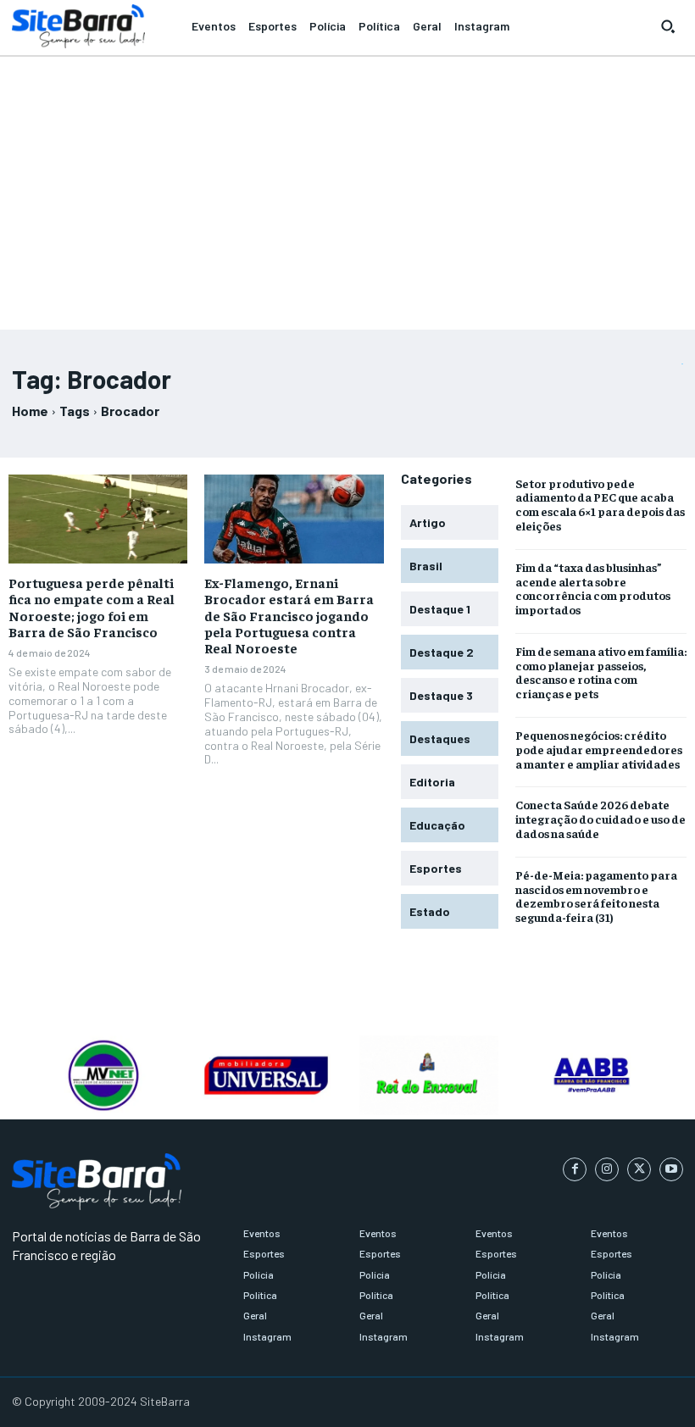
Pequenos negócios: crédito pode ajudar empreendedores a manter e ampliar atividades (598, 749)
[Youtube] (671, 1169)
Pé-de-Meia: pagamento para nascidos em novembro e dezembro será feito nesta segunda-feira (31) (596, 895)
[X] (639, 1169)
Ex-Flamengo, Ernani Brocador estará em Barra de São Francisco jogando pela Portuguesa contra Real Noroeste (289, 615)
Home (30, 411)
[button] (668, 26)
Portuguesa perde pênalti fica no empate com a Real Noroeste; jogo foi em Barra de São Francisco (91, 607)
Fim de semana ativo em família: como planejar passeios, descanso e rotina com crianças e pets (601, 672)
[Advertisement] (347, 185)
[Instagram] (607, 1169)
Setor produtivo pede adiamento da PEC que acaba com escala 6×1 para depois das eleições (600, 504)
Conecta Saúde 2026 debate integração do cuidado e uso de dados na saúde (600, 819)
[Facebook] (575, 1169)
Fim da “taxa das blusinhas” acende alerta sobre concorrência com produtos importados (592, 588)
